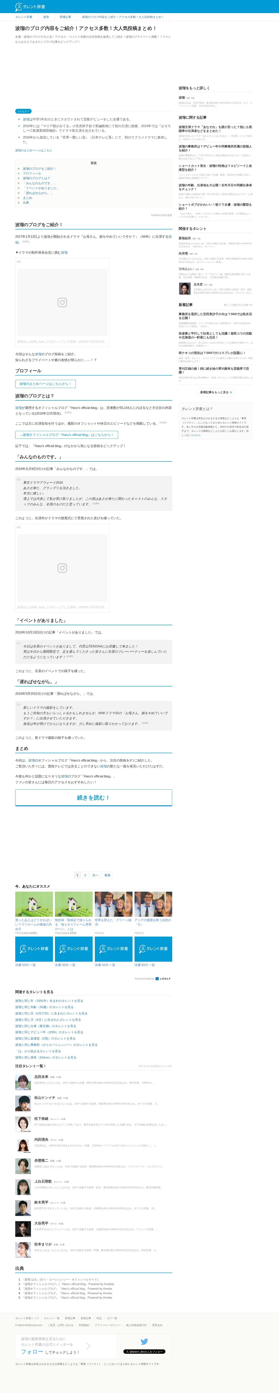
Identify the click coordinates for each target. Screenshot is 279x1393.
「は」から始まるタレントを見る (38, 1051)
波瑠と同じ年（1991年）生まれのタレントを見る (49, 1000)
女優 (52, 1077)
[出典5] (144, 723)
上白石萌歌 (43, 1181)
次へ (95, 875)
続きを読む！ (94, 797)
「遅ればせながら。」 (38, 193)
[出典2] (68, 412)
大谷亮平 (41, 1223)
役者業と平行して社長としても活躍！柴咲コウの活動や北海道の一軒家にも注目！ (215, 335)
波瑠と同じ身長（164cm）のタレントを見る (46, 1057)
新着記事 (70, 1318)
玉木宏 (198, 284)
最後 (107, 875)
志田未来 (41, 1077)
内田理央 (41, 1139)
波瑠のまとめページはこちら (33, 150)
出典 (26, 202)
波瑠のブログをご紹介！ (39, 168)
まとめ (27, 198)
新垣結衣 (185, 238)
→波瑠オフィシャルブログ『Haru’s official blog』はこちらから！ (66, 435)
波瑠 (26, 119)
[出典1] (25, 241)
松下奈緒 (41, 1118)
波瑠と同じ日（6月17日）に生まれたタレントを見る (51, 1013)
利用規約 (84, 1325)
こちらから (195, 435)
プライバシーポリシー (108, 1325)
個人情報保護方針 (136, 1325)
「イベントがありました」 (41, 188)
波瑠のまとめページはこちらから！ (45, 384)
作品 (99, 1318)
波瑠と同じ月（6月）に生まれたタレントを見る (48, 1019)
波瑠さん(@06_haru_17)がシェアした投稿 (46, 341)
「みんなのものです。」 (39, 183)
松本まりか (43, 1244)
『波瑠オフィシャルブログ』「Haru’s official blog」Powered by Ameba (67, 1288)
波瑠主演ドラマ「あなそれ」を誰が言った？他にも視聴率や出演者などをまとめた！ (215, 129)
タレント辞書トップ (27, 1318)
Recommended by (145, 978)
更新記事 (86, 1318)
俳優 (59, 1098)
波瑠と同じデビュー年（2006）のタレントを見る (49, 1032)
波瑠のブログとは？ (36, 178)
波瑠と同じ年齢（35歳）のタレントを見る (44, 1007)
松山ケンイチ (44, 1097)
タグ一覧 (112, 1318)
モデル (53, 1140)
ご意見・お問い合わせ (61, 1325)
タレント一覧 (52, 1318)
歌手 (206, 285)
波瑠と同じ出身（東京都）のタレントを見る (45, 1026)
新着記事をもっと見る (214, 392)
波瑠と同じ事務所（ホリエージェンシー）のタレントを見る (56, 1044)
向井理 (183, 253)
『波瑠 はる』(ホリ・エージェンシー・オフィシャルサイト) (60, 1279)
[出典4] (95, 503)
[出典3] (69, 656)
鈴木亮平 (41, 1202)
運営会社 (157, 1325)
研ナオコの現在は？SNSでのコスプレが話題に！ (212, 353)
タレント (54, 1119)
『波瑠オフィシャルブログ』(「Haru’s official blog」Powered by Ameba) (68, 1284)
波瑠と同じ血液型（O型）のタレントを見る (45, 1038)
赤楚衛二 (41, 1160)
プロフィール (32, 173)
